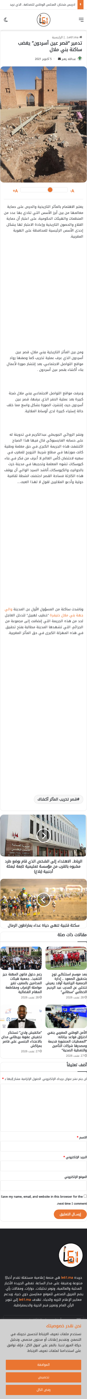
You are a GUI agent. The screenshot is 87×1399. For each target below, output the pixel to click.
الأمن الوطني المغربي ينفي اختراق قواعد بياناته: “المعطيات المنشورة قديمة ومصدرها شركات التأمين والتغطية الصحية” (67, 1041)
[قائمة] (81, 21)
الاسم (82, 1137)
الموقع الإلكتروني (75, 1177)
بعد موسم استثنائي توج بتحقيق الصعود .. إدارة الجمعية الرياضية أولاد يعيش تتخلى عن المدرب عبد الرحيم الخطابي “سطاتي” (66, 983)
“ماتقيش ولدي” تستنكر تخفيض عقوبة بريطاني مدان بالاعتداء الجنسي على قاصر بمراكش (21, 1039)
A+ (15, 191)
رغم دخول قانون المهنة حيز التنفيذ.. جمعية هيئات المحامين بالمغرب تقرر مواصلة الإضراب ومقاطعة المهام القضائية (22, 983)
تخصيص (43, 1377)
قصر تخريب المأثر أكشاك (57, 799)
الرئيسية (57, 37)
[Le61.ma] (44, 20)
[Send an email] (59, 59)
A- (72, 191)
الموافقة (43, 1365)
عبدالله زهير (69, 59)
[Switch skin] (5, 21)
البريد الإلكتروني (75, 1157)
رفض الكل (44, 1390)
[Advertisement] (43, 302)
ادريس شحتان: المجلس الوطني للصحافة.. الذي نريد (42, 4)
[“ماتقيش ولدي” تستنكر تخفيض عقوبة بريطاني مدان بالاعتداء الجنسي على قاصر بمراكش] (21, 1016)
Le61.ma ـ (72, 37)
